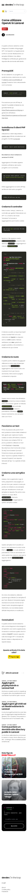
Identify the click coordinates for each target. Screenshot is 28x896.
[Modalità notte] (6, 11)
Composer (16, 139)
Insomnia (16, 445)
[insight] (4, 881)
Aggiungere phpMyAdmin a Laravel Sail (10, 685)
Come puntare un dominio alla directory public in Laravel (13, 729)
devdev (9, 4)
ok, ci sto (14, 826)
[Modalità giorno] (3, 11)
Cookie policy (6, 889)
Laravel (5, 28)
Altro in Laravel (12, 673)
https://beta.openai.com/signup (12, 110)
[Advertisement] (14, 852)
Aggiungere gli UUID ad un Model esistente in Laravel (14, 706)
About (4, 887)
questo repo (6, 136)
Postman (9, 445)
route (21, 361)
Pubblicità (5, 891)
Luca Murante (10, 35)
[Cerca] (24, 11)
